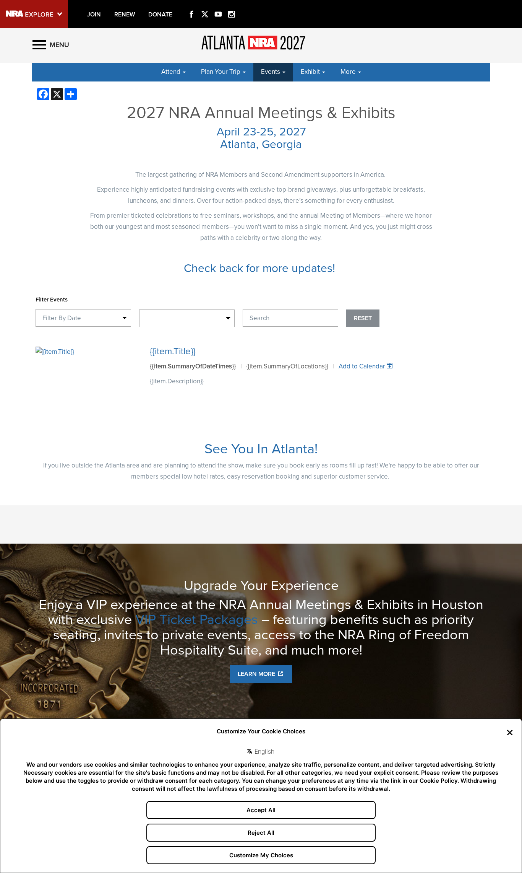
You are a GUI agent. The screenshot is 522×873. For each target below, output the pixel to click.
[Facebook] (191, 5)
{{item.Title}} (172, 351)
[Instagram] (231, 5)
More (348, 72)
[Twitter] (205, 5)
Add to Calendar (362, 366)
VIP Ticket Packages (196, 619)
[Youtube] (218, 5)
